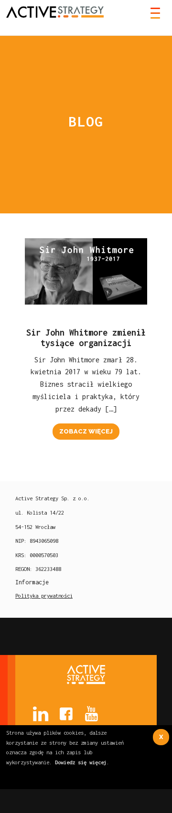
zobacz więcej (86, 431)
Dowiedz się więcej (81, 762)
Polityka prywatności (44, 595)
